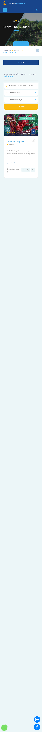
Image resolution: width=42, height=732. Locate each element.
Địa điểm (17, 50)
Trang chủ (7, 50)
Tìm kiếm (21, 107)
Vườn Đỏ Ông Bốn (15, 142)
